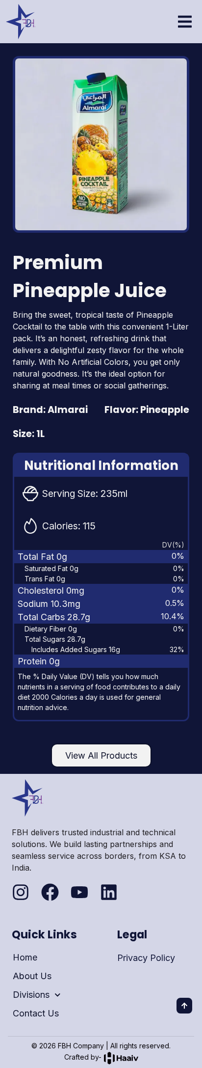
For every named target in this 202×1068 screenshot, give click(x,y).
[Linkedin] (109, 892)
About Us (32, 976)
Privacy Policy (146, 958)
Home (25, 957)
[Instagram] (20, 892)
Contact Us (36, 1013)
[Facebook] (50, 892)
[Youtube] (79, 892)
